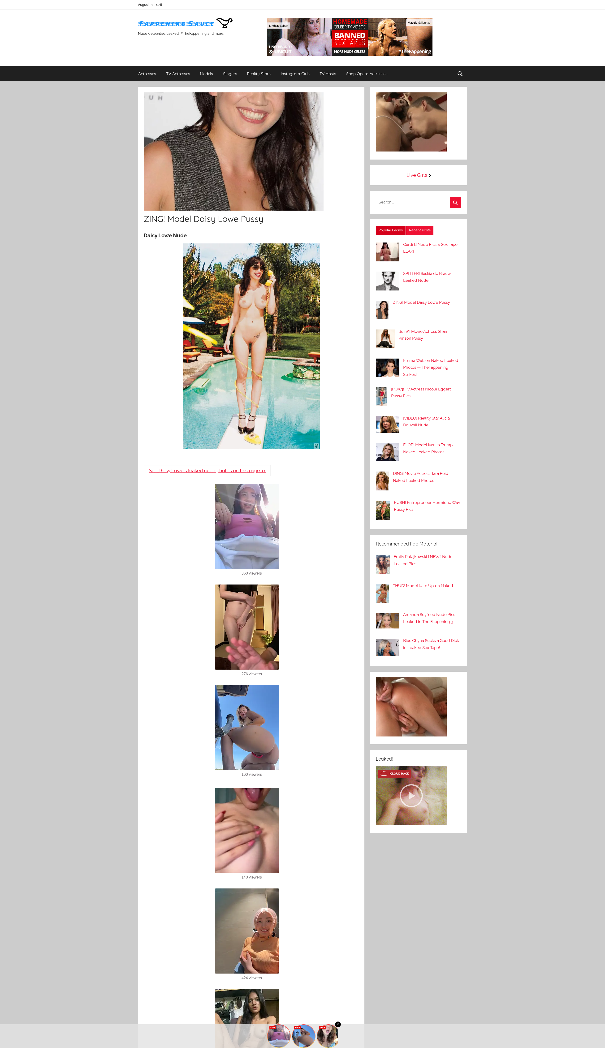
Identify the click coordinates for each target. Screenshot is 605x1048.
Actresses (147, 73)
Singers (230, 73)
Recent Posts (420, 230)
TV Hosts (328, 73)
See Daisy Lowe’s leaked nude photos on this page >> (207, 470)
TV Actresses (178, 73)
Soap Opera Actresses (366, 73)
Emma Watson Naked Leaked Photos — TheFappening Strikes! (430, 367)
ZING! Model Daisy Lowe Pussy (421, 302)
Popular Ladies (391, 230)
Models (206, 73)
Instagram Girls (295, 73)
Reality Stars (259, 73)
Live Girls (416, 175)
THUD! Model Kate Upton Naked (423, 585)
